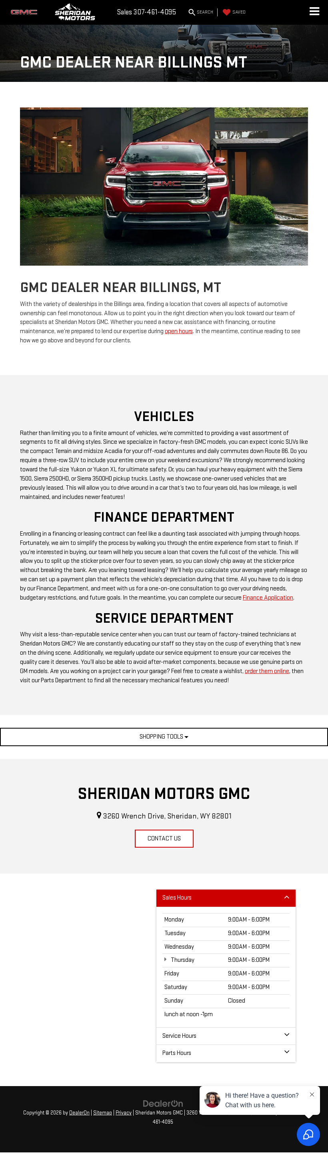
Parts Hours (176, 1053)
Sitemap (102, 1113)
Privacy (124, 1113)
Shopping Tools (162, 737)
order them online (267, 671)
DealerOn (79, 1113)
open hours (179, 331)
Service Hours (179, 1036)
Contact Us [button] (164, 838)
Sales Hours (177, 898)
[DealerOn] (163, 1103)
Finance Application (268, 598)
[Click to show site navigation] (314, 12)
